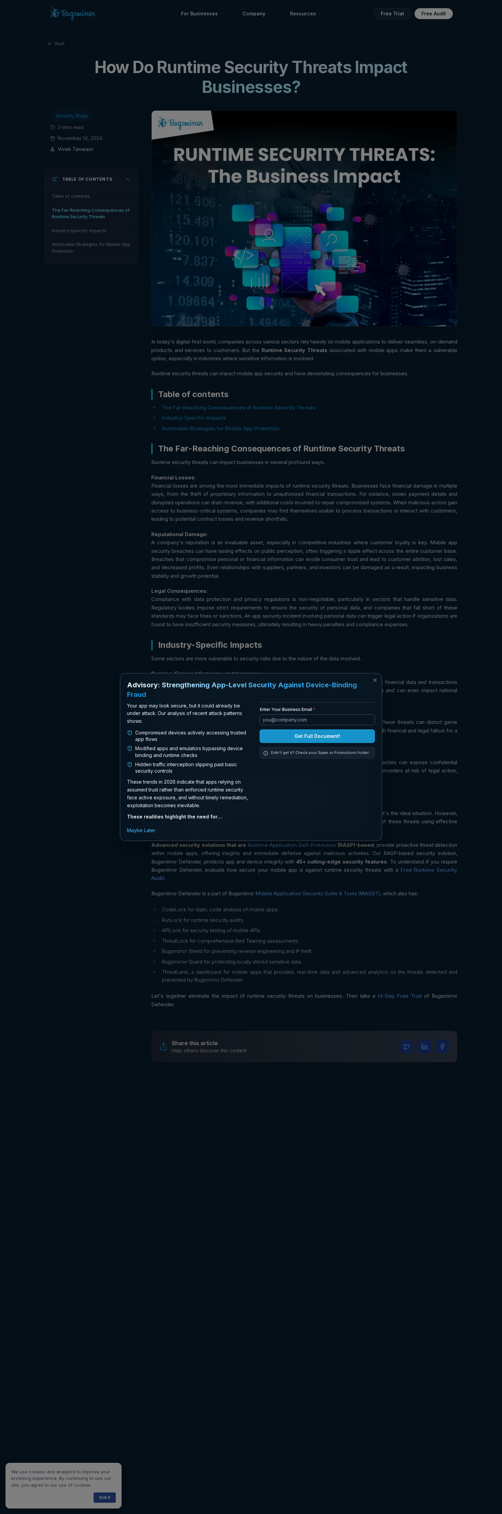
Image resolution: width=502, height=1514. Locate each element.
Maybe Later (141, 830)
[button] (374, 680)
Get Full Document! (317, 800)
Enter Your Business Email (286, 773)
